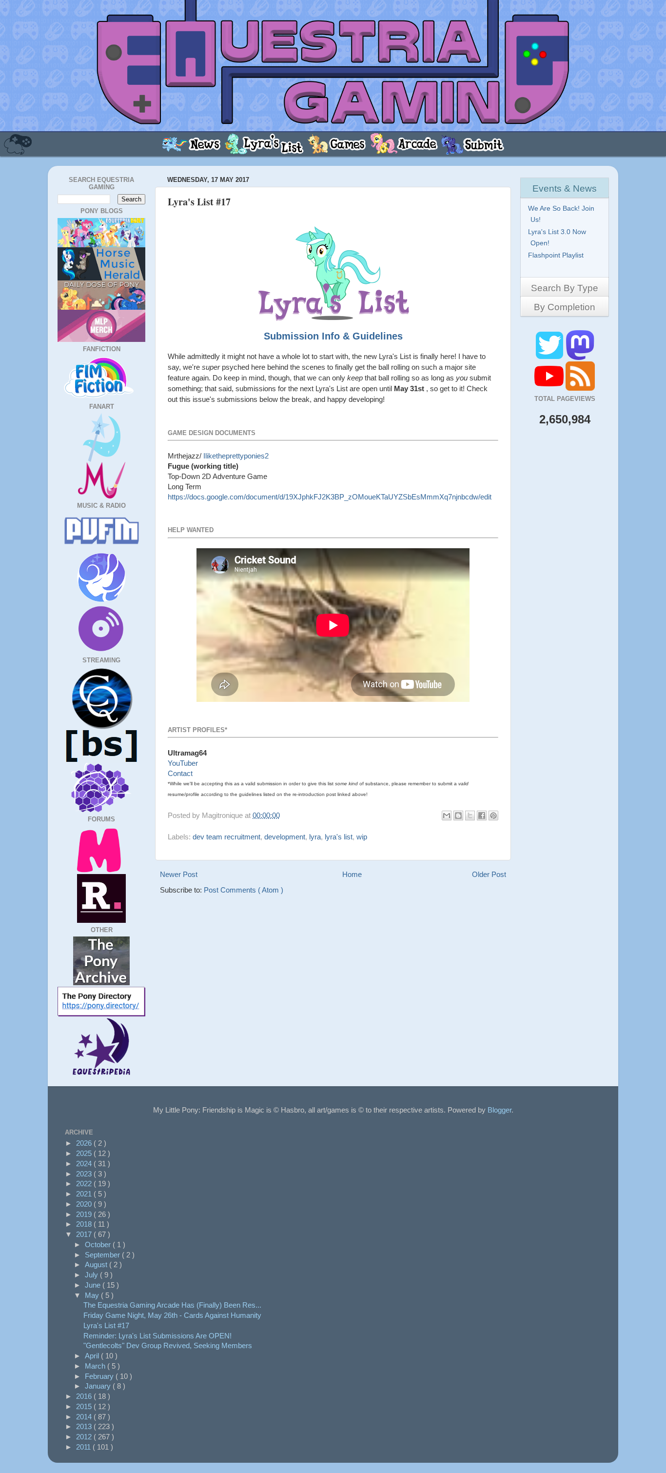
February (100, 1376)
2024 (85, 1163)
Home (352, 874)
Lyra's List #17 (106, 1325)
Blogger (499, 1110)
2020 (85, 1204)
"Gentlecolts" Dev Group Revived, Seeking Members (167, 1345)
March (96, 1366)
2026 (85, 1143)
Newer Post (178, 874)
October (99, 1244)
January (99, 1386)
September (103, 1255)
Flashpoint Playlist (557, 255)
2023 (85, 1174)
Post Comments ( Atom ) (243, 890)
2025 (85, 1153)
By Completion (564, 307)
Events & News (564, 188)
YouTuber (183, 763)
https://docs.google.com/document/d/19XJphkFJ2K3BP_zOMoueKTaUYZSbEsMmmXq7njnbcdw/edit (329, 497)
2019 (85, 1214)
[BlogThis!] (458, 815)
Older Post (489, 874)
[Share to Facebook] (482, 815)
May (93, 1295)
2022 (85, 1183)
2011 (84, 1447)
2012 (85, 1437)
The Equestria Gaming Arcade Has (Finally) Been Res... (172, 1305)
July (92, 1275)
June (93, 1285)
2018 (85, 1224)
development (284, 837)
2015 (85, 1406)
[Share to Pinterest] (493, 815)
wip (361, 837)
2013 (85, 1426)
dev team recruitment (226, 837)
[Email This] (446, 815)
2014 (85, 1417)
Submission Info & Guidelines (333, 336)
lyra (315, 837)
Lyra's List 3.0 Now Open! (558, 237)
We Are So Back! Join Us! (562, 213)
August (97, 1264)
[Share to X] (470, 815)
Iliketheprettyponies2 (236, 456)
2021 (85, 1194)
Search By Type (564, 288)
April (93, 1356)
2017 (85, 1234)
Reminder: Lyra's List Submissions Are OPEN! (157, 1336)
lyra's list (339, 837)
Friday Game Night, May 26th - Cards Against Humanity (172, 1315)
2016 (85, 1396)
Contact (180, 773)
